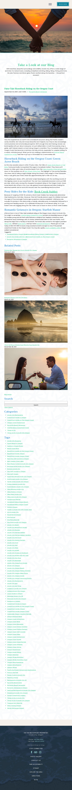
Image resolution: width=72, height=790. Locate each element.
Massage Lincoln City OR (15, 596)
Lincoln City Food (12, 543)
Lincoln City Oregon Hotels (15, 576)
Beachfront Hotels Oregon (16, 454)
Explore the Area (36, 772)
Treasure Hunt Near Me (14, 703)
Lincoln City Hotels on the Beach (17, 553)
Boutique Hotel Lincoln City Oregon (18, 466)
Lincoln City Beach (13, 525)
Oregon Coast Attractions (15, 619)
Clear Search (8, 407)
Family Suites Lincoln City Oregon (18, 482)
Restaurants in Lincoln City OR (17, 680)
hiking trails (8, 224)
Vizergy (43, 745)
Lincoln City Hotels (13, 550)
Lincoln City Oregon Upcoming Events (19, 578)
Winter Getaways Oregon (15, 708)
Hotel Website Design (33, 745)
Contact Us (36, 760)
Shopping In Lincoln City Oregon (17, 693)
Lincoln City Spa (12, 583)
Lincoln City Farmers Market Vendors (19, 535)
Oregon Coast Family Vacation (17, 627)
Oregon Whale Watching (15, 657)
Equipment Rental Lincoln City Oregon (19, 476)
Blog (36, 780)
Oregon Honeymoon (14, 650)
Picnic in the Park (12, 672)
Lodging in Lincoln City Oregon (17, 588)
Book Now (63, 4)
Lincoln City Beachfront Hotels (17, 527)
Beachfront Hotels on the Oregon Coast (20, 451)
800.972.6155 (39, 741)
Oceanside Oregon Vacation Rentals (19, 614)
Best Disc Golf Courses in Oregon (18, 459)
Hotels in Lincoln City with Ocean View (19, 510)
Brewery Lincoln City (13, 469)
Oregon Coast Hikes (13, 634)
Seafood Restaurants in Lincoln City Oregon (21, 690)
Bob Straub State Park (32, 171)
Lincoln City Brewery (13, 530)
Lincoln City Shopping (14, 441)
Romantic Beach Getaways (38, 92)
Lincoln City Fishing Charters (16, 540)
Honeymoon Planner (13, 499)
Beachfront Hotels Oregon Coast (18, 456)
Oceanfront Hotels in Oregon (16, 417)
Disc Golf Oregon (12, 474)
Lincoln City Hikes (12, 548)
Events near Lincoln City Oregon (17, 479)
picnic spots (22, 224)
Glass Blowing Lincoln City (15, 489)
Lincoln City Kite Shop (14, 558)
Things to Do (11, 430)
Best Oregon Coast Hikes (15, 461)
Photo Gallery (36, 756)
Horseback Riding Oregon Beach (17, 234)
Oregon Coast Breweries (15, 624)
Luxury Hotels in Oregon (14, 594)
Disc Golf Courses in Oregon (16, 471)
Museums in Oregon (13, 601)
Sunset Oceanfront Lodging (16, 695)
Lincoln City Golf (12, 545)
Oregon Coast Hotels (14, 639)
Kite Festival (11, 517)
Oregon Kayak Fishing (14, 652)
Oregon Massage (13, 655)
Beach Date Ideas (13, 448)
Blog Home (8, 394)
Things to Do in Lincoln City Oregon (18, 433)
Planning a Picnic (12, 678)
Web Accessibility (36, 764)
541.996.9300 (38, 739)
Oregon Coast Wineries (14, 644)
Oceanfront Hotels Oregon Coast (18, 611)
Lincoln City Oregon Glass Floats (17, 573)
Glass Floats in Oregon (14, 492)
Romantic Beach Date (14, 683)
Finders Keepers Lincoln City (16, 484)
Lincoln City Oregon (13, 566)
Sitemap (36, 768)
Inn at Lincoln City (13, 512)
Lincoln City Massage (14, 560)
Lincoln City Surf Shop (14, 586)
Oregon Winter (12, 667)
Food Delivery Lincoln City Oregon (18, 487)
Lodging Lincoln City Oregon (16, 591)
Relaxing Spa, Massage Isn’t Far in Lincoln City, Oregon (20, 250)
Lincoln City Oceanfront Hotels (17, 563)
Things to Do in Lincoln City (15, 698)
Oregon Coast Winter (14, 647)
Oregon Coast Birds (13, 622)
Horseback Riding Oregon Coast (38, 234)
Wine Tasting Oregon (14, 706)
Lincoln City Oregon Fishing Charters (18, 571)
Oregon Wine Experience (15, 662)
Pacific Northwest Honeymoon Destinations (21, 670)
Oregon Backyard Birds (14, 616)
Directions (36, 776)
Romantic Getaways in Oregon (17, 239)
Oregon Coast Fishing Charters (17, 629)
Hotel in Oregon (53, 234)
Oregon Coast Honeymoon (16, 423)
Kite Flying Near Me (13, 520)
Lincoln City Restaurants (15, 415)
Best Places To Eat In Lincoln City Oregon (20, 464)
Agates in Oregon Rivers (15, 446)
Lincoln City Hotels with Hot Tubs (17, 237)
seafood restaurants (43, 224)
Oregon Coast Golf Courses (16, 632)
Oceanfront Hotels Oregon (16, 609)
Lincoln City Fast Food (14, 538)
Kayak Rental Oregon (14, 515)
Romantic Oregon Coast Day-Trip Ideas (15, 297)
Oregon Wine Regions (14, 665)
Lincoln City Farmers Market (16, 532)
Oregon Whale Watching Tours (17, 660)
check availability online (52, 228)
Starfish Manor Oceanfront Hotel (31, 215)
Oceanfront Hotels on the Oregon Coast (41, 237)
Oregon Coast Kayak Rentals (16, 642)
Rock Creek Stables (46, 191)
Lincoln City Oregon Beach (15, 568)
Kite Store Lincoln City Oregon (17, 522)
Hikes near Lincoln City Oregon (17, 497)
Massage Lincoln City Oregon (16, 599)
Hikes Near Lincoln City (14, 494)
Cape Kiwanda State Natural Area (54, 169)
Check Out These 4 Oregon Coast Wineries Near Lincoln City (22, 345)
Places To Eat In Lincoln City (16, 675)
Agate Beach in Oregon (15, 443)
